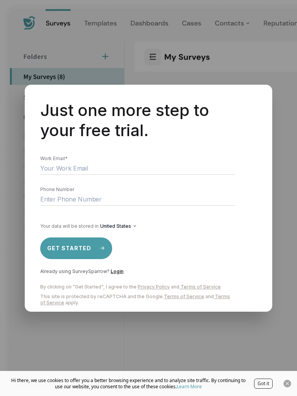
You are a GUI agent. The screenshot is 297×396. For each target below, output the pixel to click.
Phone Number (57, 189)
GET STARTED (69, 248)
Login (117, 271)
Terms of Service (201, 287)
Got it (263, 383)
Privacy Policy (154, 287)
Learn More (189, 386)
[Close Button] (287, 383)
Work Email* (54, 158)
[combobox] (118, 226)
